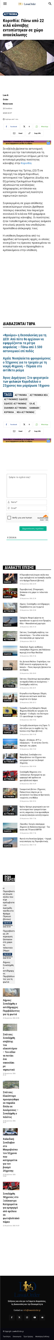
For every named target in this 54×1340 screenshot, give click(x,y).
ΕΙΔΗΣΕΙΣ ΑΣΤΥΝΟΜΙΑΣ (15, 403)
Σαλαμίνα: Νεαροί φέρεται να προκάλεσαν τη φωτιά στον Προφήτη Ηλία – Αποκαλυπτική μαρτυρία (35, 620)
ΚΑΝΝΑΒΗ (34, 407)
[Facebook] (12, 1317)
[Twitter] (19, 1317)
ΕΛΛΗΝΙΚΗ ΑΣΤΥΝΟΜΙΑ (15, 407)
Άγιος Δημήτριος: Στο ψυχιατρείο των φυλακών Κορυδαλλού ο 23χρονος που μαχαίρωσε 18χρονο (26, 382)
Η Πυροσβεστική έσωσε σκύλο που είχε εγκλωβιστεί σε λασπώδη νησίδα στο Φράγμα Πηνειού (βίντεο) (35, 578)
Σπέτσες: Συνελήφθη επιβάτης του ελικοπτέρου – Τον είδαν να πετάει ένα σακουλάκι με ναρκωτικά (34, 635)
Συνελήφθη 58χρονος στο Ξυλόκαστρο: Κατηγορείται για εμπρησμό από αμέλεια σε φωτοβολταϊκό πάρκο (11, 1208)
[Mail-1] (42, 1317)
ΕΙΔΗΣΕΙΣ (8, 582)
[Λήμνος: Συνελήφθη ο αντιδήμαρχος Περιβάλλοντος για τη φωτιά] (10, 608)
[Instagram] (27, 1317)
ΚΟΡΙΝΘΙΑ (9, 412)
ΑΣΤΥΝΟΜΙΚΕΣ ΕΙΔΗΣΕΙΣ (16, 399)
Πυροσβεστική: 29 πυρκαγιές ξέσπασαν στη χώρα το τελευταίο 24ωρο (34, 592)
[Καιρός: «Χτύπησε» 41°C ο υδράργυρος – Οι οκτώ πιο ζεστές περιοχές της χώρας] (10, 744)
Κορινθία (26, 163)
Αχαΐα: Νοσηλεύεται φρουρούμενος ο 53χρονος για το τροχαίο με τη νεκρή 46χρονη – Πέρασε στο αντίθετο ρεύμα (27, 364)
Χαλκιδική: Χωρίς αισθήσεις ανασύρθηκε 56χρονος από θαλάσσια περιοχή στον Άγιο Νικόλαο (35, 650)
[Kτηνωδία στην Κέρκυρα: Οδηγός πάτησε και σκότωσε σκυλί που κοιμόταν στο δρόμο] (10, 697)
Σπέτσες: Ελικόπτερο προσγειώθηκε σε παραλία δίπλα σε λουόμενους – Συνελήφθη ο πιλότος (35, 682)
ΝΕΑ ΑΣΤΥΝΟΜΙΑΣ (26, 412)
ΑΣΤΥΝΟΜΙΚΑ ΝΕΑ (39, 395)
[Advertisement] (27, 286)
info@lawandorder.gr (31, 1310)
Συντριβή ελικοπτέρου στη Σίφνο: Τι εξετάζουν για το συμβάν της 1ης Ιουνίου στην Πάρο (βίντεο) (35, 728)
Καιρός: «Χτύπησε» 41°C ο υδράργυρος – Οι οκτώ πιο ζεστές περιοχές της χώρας (34, 743)
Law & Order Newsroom (8, 99)
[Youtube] (34, 1317)
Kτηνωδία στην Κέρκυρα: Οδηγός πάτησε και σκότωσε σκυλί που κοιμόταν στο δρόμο (33, 696)
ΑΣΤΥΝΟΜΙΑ (10, 14)
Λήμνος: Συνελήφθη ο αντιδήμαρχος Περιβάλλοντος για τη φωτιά (11, 1007)
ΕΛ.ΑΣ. (33, 403)
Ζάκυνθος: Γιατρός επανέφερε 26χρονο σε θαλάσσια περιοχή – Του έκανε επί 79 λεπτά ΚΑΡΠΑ (35, 827)
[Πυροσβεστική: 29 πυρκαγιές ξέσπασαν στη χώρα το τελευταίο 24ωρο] (10, 593)
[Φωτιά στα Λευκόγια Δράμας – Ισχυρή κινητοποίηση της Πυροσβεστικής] (10, 842)
